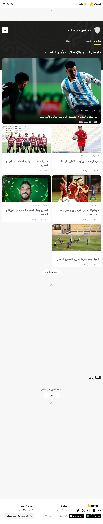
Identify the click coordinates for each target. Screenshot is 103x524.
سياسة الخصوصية (60, 510)
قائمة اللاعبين (67, 41)
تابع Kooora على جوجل (18, 516)
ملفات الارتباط (27, 506)
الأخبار (88, 41)
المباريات (79, 41)
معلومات (97, 41)
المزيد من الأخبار (51, 272)
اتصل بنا (64, 506)
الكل (51, 395)
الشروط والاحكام (26, 510)
